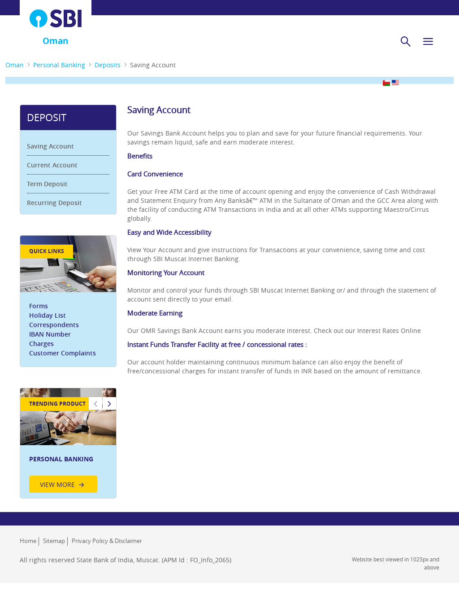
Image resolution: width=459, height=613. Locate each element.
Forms (38, 306)
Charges (41, 343)
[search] (405, 41)
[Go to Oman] (55, 18)
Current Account (52, 165)
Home (28, 541)
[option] (68, 443)
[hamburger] (428, 41)
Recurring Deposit (54, 202)
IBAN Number (50, 334)
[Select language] (386, 82)
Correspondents (54, 324)
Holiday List (47, 315)
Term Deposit (47, 184)
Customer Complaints (62, 353)
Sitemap (54, 541)
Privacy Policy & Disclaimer (107, 541)
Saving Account (50, 146)
